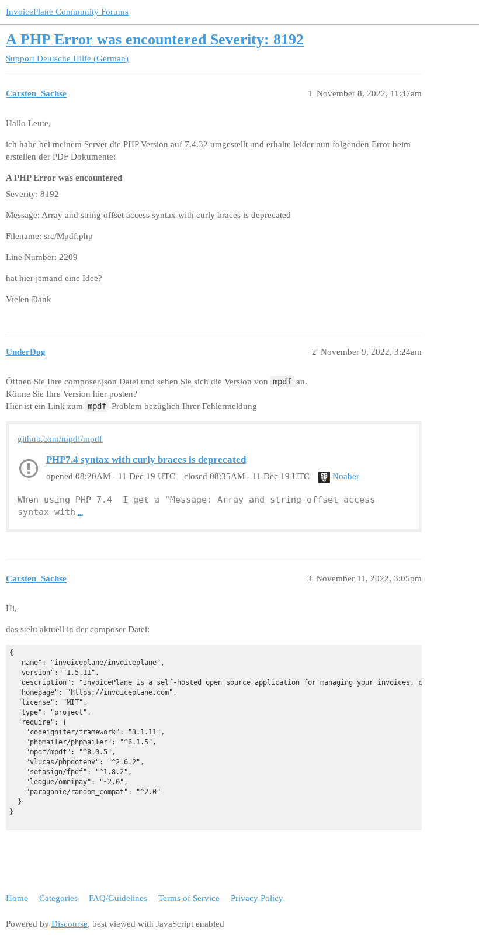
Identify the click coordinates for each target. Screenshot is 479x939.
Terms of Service (189, 898)
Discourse (69, 923)
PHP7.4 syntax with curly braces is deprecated (146, 459)
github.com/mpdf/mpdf (60, 438)
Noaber (344, 476)
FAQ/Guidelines (118, 898)
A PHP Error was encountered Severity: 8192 (155, 39)
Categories (58, 898)
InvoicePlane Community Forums (67, 11)
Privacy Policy (257, 898)
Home (17, 898)
